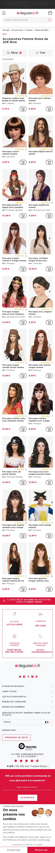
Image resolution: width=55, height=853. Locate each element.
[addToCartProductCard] (23, 109)
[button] (27, 722)
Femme (29, 30)
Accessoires (17, 30)
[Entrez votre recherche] (48, 20)
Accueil (6, 30)
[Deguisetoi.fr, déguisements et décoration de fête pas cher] (28, 13)
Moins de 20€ (41, 30)
